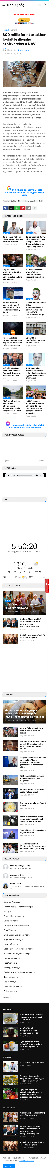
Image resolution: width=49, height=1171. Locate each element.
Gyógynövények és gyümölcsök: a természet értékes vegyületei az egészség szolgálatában (31, 1093)
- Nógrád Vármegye (11, 958)
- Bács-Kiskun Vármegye (13, 916)
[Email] (28, 208)
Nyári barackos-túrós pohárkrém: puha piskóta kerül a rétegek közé (31, 1044)
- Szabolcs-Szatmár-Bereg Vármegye (19, 972)
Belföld (14, 30)
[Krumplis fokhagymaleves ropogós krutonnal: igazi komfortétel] (10, 1018)
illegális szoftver (31, 201)
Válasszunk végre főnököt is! (32, 1062)
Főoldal (6, 30)
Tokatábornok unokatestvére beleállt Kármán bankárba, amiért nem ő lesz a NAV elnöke (33, 745)
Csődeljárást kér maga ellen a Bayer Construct (33, 831)
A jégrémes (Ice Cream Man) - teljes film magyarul (33, 1114)
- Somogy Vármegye (11, 967)
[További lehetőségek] (34, 208)
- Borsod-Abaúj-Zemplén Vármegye (18, 907)
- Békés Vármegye (10, 921)
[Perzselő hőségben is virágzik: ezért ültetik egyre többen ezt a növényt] (10, 1080)
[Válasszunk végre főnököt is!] (10, 1066)
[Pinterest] (22, 208)
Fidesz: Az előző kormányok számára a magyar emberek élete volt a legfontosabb (12, 341)
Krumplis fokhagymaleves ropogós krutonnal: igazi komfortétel (31, 1016)
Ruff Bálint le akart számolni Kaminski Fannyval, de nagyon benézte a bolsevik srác (12, 373)
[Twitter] (11, 208)
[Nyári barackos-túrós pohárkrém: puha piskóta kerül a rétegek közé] (10, 1046)
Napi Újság (15, 5)
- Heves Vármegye (10, 944)
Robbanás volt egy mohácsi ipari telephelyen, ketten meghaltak (32, 778)
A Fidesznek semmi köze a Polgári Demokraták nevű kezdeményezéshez (35, 273)
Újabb (6, 460)
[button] (3, 5)
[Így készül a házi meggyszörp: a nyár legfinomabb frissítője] (10, 1032)
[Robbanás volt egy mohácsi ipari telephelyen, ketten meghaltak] (10, 780)
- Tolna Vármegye (10, 977)
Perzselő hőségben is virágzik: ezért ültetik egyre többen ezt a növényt (32, 1078)
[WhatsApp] (17, 208)
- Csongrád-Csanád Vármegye (16, 925)
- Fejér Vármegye (10, 930)
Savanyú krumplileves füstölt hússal (33, 804)
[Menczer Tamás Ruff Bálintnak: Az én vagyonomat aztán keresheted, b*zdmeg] (10, 848)
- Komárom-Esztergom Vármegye (17, 953)
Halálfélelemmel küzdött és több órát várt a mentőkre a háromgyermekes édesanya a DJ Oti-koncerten (35, 407)
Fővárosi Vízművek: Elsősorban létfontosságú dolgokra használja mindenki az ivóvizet (12, 406)
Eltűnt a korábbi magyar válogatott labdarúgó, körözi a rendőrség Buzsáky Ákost (11, 307)
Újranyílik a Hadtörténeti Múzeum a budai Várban (35, 340)
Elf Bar (20, 201)
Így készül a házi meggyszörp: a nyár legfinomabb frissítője (29, 1030)
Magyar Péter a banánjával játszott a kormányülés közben (31, 730)
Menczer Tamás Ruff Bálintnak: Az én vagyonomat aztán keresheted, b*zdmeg (33, 846)
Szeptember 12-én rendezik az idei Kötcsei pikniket (32, 790)
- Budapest (7, 911)
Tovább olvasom (26, 1160)
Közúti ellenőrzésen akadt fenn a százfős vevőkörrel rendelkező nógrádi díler (31, 819)
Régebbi (41, 460)
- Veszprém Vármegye (12, 986)
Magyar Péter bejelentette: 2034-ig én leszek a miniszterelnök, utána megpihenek (12, 274)
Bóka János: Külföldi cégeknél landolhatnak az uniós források (13, 239)
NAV (40, 201)
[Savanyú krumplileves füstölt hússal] (10, 807)
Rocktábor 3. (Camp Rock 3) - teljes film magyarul (33, 636)
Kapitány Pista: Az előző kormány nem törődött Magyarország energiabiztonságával (30, 622)
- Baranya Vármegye (11, 902)
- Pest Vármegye (10, 963)
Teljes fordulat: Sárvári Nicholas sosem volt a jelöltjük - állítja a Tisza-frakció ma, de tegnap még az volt (36, 242)
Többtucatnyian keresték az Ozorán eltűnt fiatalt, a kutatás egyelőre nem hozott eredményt (36, 373)
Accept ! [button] (8, 1166)
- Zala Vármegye (10, 991)
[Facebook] (5, 208)
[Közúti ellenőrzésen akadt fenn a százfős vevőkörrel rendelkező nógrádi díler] (10, 821)
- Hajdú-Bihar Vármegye (13, 939)
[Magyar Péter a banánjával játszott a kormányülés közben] (10, 732)
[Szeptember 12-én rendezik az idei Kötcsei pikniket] (10, 793)
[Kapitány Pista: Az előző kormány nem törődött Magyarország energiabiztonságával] (10, 623)
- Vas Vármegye (9, 982)
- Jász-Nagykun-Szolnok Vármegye (18, 949)
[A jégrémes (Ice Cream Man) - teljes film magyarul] (10, 1117)
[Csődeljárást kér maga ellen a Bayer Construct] (10, 834)
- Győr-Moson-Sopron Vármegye (16, 935)
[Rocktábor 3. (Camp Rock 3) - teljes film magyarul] (10, 639)
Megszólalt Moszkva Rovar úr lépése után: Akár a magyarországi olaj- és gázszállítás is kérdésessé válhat (33, 762)
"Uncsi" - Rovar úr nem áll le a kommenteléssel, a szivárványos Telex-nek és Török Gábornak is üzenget (36, 308)
